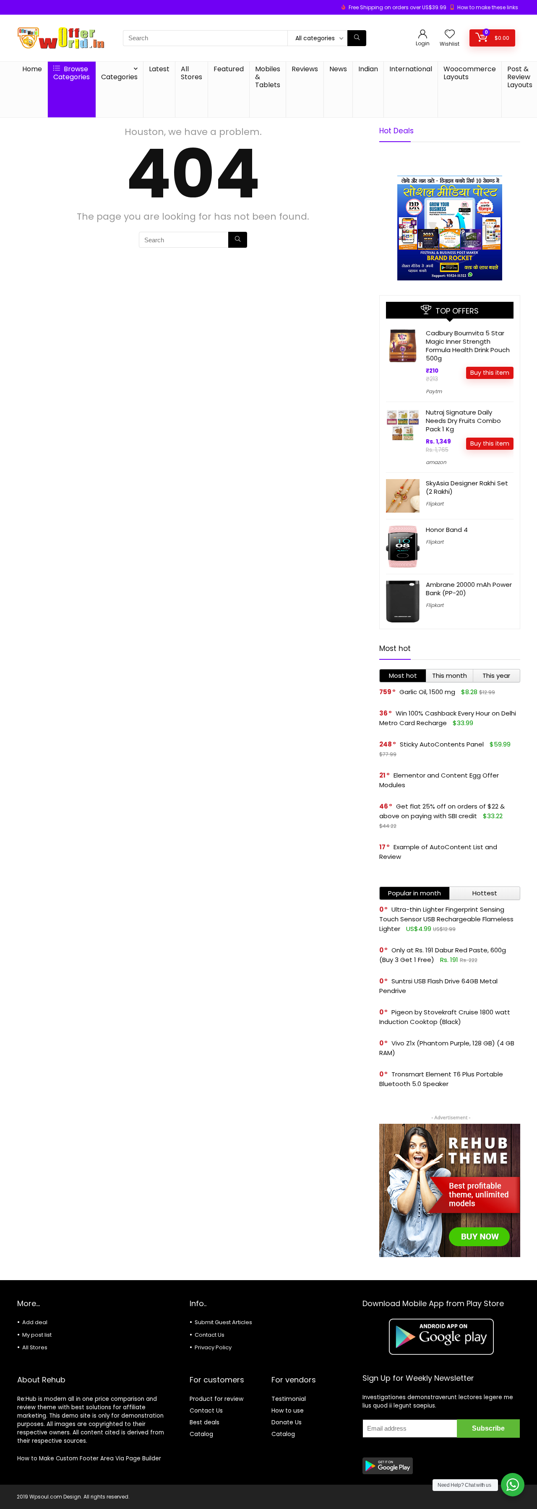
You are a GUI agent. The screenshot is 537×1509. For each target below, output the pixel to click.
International (410, 69)
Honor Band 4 (447, 529)
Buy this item (489, 372)
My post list (37, 1335)
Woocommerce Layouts (469, 73)
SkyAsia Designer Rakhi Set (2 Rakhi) (467, 487)
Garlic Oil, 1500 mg (427, 691)
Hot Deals (396, 131)
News (338, 69)
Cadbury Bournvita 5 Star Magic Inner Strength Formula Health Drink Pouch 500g (468, 346)
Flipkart (434, 503)
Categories (119, 77)
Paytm (434, 391)
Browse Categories (71, 73)
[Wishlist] (450, 34)
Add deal (34, 1322)
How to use (287, 1410)
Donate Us (286, 1422)
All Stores (191, 73)
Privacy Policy (213, 1347)
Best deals (204, 1422)
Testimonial (288, 1399)
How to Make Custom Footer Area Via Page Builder (89, 1458)
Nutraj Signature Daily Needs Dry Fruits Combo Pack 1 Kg (463, 420)
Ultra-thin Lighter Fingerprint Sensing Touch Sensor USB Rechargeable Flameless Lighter (446, 919)
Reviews (305, 69)
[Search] (356, 38)
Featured (229, 69)
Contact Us (209, 1335)
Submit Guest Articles (223, 1322)
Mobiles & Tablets (267, 77)
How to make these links (487, 7)
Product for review (216, 1399)
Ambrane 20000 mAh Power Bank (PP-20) (469, 588)
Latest (159, 69)
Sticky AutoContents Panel (442, 744)
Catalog (201, 1434)
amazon (436, 462)
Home (32, 69)
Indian (368, 69)
